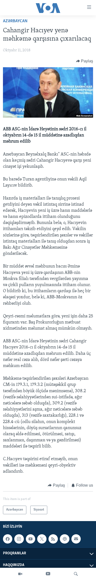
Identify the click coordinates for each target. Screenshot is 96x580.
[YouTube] (48, 574)
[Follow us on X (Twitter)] (42, 539)
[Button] (84, 61)
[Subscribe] (76, 539)
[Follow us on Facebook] (7, 539)
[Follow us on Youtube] (30, 539)
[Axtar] (75, 574)
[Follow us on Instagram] (19, 539)
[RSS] (53, 539)
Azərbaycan (15, 21)
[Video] (20, 574)
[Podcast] (64, 539)
